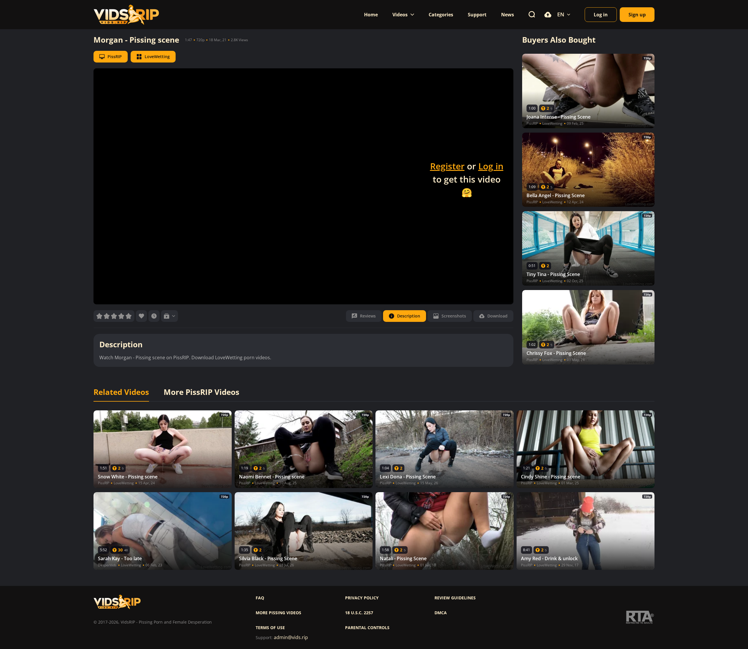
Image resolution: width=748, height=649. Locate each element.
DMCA (440, 612)
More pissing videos (278, 612)
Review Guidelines (455, 598)
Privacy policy (362, 598)
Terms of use (270, 627)
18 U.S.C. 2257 (359, 612)
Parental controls (367, 627)
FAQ (260, 598)
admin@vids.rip (291, 637)
